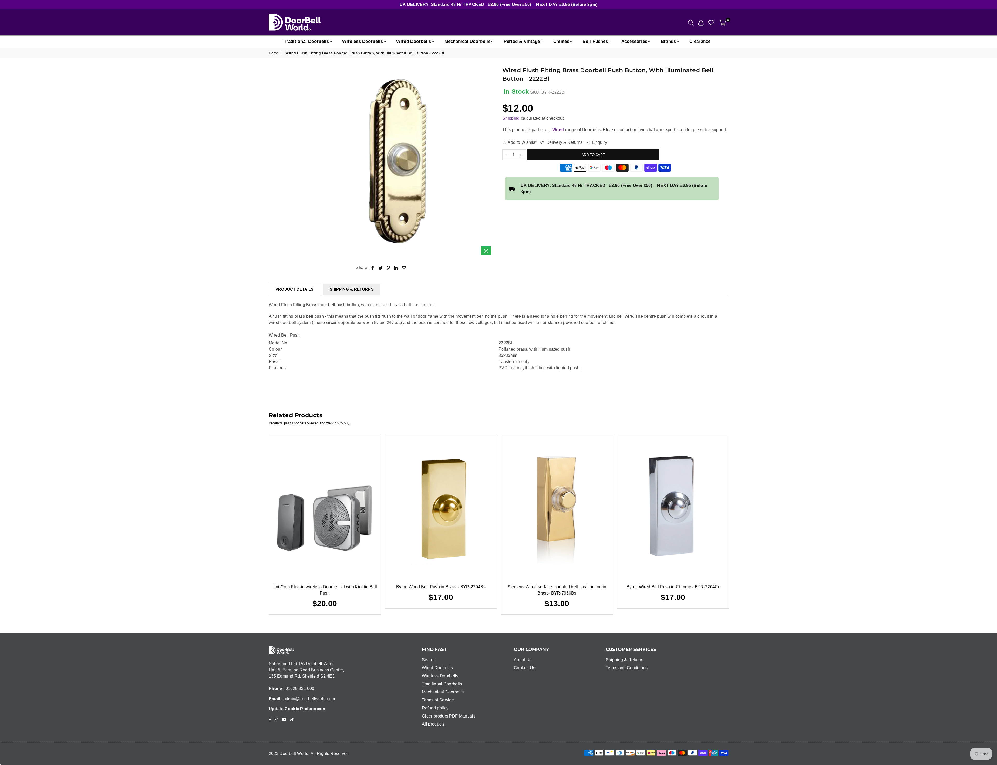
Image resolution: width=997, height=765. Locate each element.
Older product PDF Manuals (448, 716)
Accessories (634, 41)
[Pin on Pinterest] (388, 267)
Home (274, 53)
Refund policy (435, 708)
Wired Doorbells (413, 41)
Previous (261, 524)
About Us (523, 660)
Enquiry (599, 142)
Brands (668, 41)
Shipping (511, 118)
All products (433, 724)
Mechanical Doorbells (467, 41)
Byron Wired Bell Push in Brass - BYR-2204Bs (441, 587)
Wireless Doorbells (362, 41)
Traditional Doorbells (306, 41)
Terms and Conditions (627, 668)
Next (736, 524)
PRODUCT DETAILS (294, 289)
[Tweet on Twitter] (381, 267)
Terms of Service (438, 700)
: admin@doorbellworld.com (307, 698)
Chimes (561, 41)
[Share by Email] (404, 267)
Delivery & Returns (563, 142)
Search (429, 660)
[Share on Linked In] (396, 267)
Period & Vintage (522, 41)
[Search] (691, 22)
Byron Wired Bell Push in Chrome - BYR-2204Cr (673, 587)
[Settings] (701, 22)
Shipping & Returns (624, 660)
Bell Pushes (595, 41)
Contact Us (524, 668)
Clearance (700, 41)
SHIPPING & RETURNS (352, 289)
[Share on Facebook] (373, 267)
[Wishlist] (711, 22)
